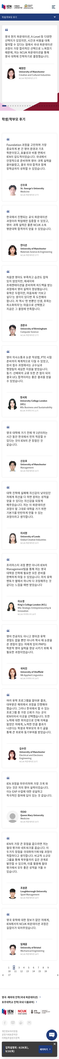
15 (39, 971)
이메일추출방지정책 (11, 1037)
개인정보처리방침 (10, 1031)
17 (9, 974)
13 (27, 971)
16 (45, 971)
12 (21, 971)
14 (33, 971)
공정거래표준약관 (10, 1034)
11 (15, 971)
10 (9, 971)
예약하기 (44, 1049)
